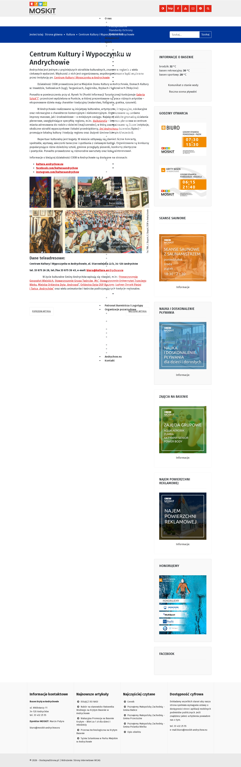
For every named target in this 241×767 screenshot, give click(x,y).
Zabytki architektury (121, 285)
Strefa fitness (123, 69)
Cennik (119, 57)
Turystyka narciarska (121, 238)
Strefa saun (122, 65)
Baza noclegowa (118, 203)
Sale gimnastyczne (126, 108)
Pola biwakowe (124, 215)
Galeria (119, 77)
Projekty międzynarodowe (131, 293)
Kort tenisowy (123, 132)
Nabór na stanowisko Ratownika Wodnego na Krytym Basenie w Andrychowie (95, 710)
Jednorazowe (123, 163)
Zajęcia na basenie (126, 97)
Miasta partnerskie (120, 289)
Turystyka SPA (117, 254)
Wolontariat (116, 333)
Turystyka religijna (120, 274)
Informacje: (183, 375)
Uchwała (114, 22)
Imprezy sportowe (120, 140)
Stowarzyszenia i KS (121, 136)
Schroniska (122, 207)
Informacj (182, 544)
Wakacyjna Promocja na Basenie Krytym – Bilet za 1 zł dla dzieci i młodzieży (95, 721)
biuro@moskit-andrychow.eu (45, 727)
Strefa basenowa (125, 61)
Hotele (119, 211)
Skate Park (122, 120)
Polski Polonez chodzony (124, 352)
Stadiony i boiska (125, 105)
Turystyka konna (119, 246)
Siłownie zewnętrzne (127, 116)
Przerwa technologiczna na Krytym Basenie (96, 732)
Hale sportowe (124, 112)
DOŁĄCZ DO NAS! (89, 701)
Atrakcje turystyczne (121, 199)
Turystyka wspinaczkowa (124, 262)
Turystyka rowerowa (121, 258)
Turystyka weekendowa (123, 250)
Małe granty (116, 329)
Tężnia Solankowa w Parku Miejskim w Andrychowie (97, 740)
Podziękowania (118, 26)
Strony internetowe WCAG (86, 760)
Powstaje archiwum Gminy (124, 348)
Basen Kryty (116, 46)
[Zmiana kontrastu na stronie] (162, 8)
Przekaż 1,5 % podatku (122, 344)
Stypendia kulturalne (121, 183)
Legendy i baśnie (119, 281)
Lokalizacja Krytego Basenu (132, 73)
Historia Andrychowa (121, 278)
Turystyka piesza (119, 242)
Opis (118, 49)
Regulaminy (122, 53)
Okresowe (121, 167)
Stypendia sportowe (121, 160)
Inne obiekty (123, 219)
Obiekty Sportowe (119, 101)
